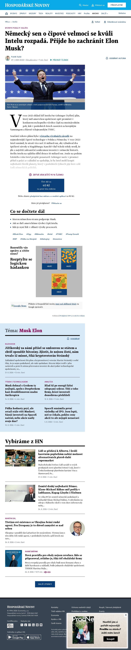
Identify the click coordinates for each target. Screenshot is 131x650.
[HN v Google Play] (15, 637)
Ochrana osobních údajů (81, 607)
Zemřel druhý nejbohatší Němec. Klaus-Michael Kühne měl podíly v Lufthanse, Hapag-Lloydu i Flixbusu (59, 489)
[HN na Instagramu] (29, 625)
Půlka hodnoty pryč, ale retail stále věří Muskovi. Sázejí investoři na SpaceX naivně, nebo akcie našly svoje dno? (21, 414)
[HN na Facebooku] (25, 625)
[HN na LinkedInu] (33, 625)
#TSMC (59, 234)
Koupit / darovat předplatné (110, 607)
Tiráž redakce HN (58, 611)
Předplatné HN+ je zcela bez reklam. (72, 316)
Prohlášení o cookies (79, 611)
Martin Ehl (10, 518)
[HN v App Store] (33, 637)
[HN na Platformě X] (22, 625)
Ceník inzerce (56, 623)
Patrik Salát (16, 57)
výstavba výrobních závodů (54, 136)
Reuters (15, 107)
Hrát (49, 266)
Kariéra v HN (56, 619)
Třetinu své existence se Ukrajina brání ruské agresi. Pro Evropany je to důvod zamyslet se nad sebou (34, 525)
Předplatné (117, 5)
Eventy (102, 611)
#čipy (28, 234)
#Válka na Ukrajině (28, 239)
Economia (55, 615)
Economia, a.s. (23, 611)
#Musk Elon (18, 234)
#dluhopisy (44, 239)
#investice (57, 239)
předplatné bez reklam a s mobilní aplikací (48, 196)
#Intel (49, 234)
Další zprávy (45, 584)
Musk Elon (30, 331)
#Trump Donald (72, 234)
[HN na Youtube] (41, 625)
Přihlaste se (57, 203)
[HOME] (6, 13)
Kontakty (54, 607)
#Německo (39, 234)
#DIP (15, 239)
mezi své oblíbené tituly (65, 304)
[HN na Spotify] (37, 625)
